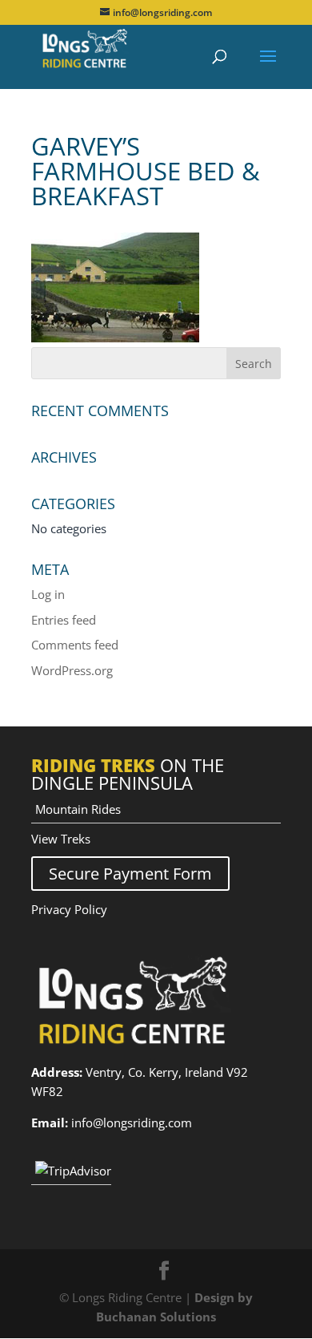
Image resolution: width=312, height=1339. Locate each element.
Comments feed (74, 645)
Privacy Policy (69, 909)
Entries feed (63, 620)
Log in (48, 594)
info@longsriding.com (131, 1122)
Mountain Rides (78, 809)
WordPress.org (72, 670)
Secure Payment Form (130, 873)
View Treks (60, 839)
